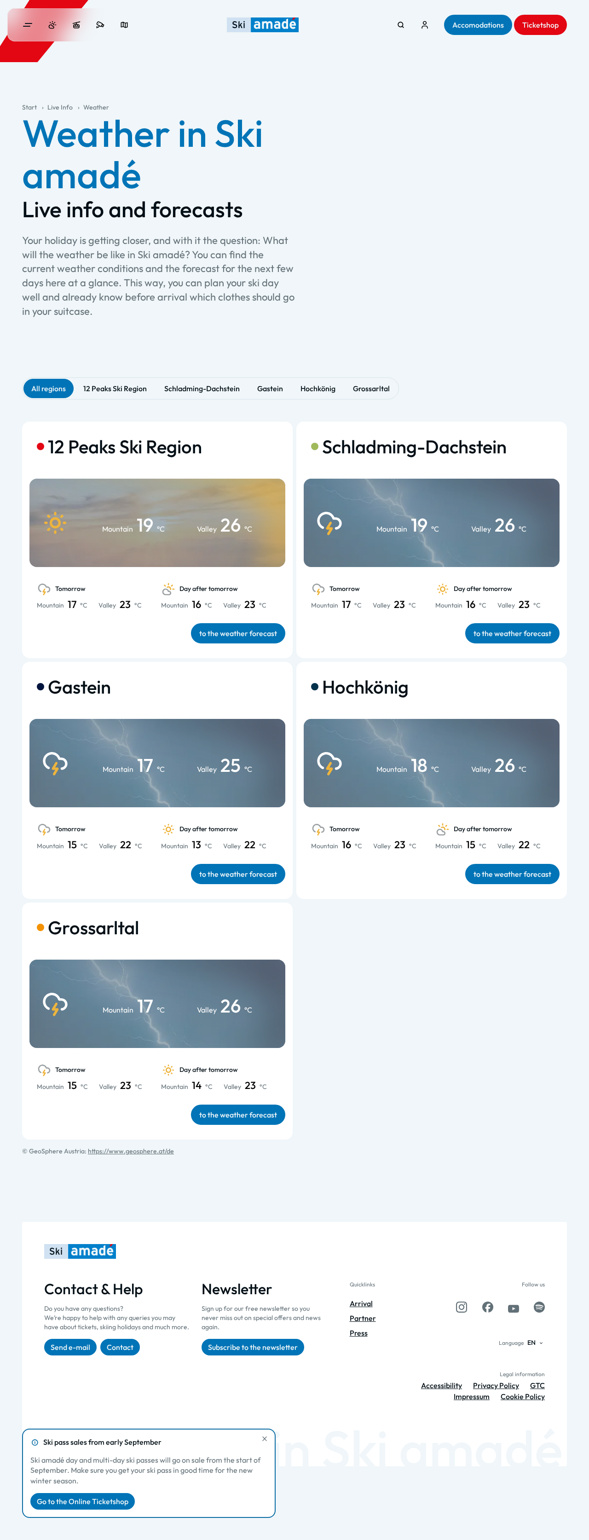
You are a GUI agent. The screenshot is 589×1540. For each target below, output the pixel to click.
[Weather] (52, 24)
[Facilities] (76, 24)
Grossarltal (371, 388)
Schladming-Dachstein (202, 388)
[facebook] (487, 1307)
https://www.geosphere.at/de (131, 1151)
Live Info (60, 107)
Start (29, 107)
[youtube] (513, 1307)
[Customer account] (424, 24)
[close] (264, 1438)
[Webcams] (100, 24)
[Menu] (27, 24)
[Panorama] (124, 24)
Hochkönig (317, 388)
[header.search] (400, 24)
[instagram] (462, 1307)
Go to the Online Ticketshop (82, 1501)
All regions (48, 388)
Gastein (270, 388)
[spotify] (539, 1307)
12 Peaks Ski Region (115, 388)
